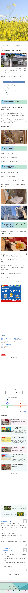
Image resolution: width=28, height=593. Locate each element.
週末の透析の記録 (18, 338)
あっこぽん (5, 548)
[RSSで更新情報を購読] (20, 407)
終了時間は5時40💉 (9, 89)
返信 (25, 545)
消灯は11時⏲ (8, 87)
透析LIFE (4, 354)
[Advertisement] (14, 317)
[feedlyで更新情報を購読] (7, 407)
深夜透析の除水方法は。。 (11, 85)
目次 (12, 82)
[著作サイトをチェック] (7, 400)
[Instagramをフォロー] (7, 403)
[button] (18, 392)
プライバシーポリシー (14, 588)
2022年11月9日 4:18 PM (7, 550)
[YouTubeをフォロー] (20, 403)
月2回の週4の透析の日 (6, 344)
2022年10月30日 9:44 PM (6, 521)
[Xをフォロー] (20, 400)
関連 (7, 94)
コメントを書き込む (14, 574)
